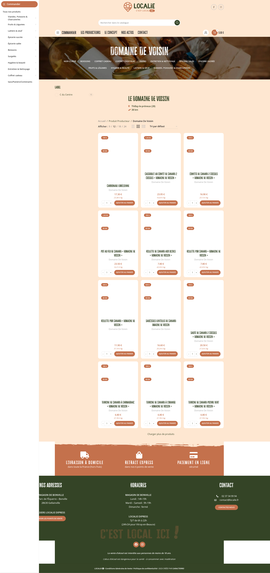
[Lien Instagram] (221, 7)
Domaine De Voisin (118, 189)
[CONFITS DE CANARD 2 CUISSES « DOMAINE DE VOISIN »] (204, 153)
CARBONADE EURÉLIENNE (118, 186)
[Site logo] (139, 6)
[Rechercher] (177, 22)
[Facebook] (136, 544)
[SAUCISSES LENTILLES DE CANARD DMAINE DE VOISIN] (161, 300)
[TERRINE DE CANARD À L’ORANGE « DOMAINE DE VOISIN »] (161, 381)
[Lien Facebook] (214, 7)
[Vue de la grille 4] (143, 126)
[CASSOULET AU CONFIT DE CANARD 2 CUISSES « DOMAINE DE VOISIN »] (161, 153)
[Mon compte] (205, 32)
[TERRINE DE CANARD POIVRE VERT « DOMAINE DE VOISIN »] (204, 381)
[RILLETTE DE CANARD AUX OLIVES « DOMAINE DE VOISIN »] (161, 230)
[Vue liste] (133, 126)
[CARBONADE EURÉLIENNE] (118, 159)
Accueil (102, 121)
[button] (124, 202)
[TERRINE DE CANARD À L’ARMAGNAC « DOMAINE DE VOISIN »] (118, 381)
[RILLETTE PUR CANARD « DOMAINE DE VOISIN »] (204, 230)
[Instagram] (142, 544)
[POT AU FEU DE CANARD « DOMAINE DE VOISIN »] (118, 230)
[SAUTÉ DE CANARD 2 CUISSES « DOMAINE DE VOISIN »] (204, 306)
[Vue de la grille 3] (138, 126)
